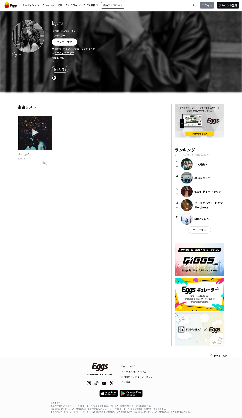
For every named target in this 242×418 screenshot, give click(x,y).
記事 (59, 5)
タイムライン (72, 5)
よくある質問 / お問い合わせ (136, 371)
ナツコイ (23, 154)
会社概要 (125, 382)
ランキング (48, 5)
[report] (19, 54)
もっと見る (60, 69)
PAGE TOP (220, 356)
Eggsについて (128, 366)
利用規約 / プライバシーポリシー (138, 376)
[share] (14, 54)
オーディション (30, 5)
